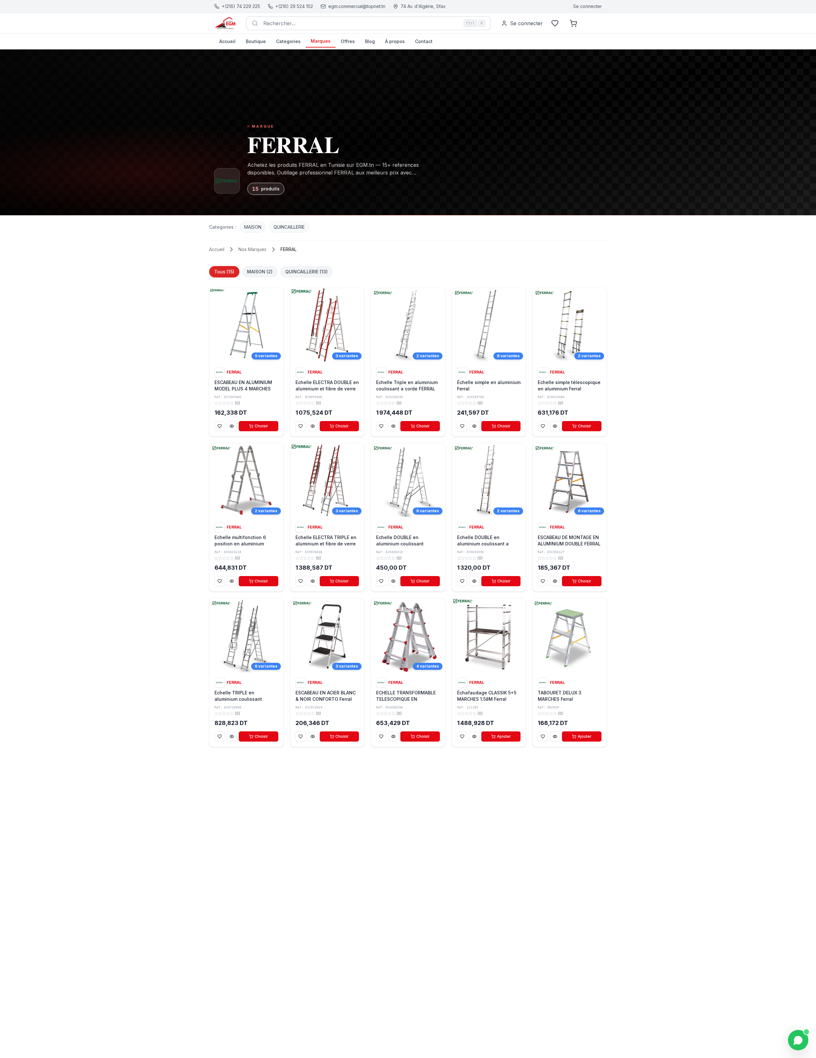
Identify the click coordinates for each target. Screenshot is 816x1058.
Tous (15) (224, 271)
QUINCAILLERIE (289, 227)
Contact (424, 41)
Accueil (227, 41)
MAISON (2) (260, 271)
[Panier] (573, 23)
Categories (288, 41)
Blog (370, 41)
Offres (348, 41)
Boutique (256, 41)
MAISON (252, 227)
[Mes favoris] (555, 23)
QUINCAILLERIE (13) (306, 271)
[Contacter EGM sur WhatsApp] (798, 1040)
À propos (395, 41)
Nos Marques (252, 249)
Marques (321, 41)
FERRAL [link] (288, 249)
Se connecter (587, 6)
